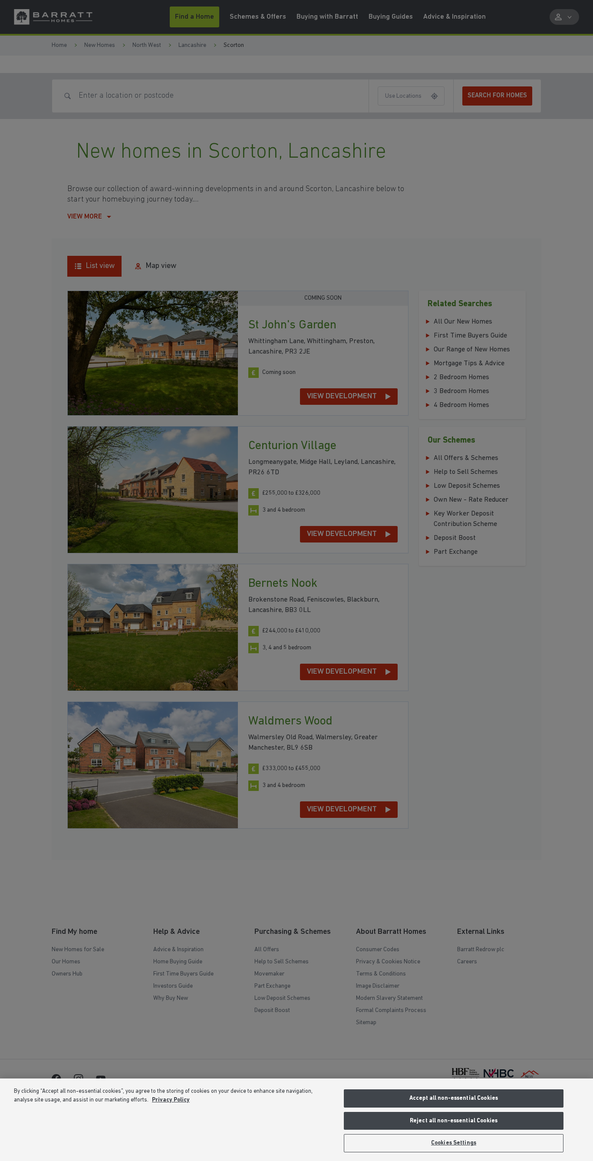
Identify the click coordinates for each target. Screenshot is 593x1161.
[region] (296, 1119)
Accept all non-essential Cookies (453, 1098)
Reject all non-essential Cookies (453, 1121)
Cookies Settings (453, 1143)
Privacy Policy (171, 1100)
